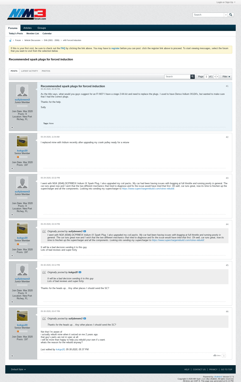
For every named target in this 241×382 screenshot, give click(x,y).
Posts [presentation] (14, 71)
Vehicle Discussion (32, 40)
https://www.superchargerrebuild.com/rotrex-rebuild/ (148, 188)
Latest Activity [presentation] (29, 71)
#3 (227, 178)
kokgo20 (22, 150)
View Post (84, 231)
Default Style (17, 369)
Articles (27, 27)
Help (186, 369)
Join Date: (17, 111)
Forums (12, 28)
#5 (227, 265)
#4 (227, 224)
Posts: (21, 114)
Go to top (226, 369)
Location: (17, 116)
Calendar (47, 33)
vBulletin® (218, 377)
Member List (32, 33)
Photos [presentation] (46, 71)
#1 (227, 86)
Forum (18, 40)
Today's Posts (16, 33)
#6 (227, 311)
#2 (227, 137)
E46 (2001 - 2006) (51, 40)
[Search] (231, 15)
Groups (42, 27)
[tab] (14, 70)
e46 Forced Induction (72, 40)
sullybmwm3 (22, 99)
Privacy (213, 369)
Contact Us (199, 369)
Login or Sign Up (225, 2)
